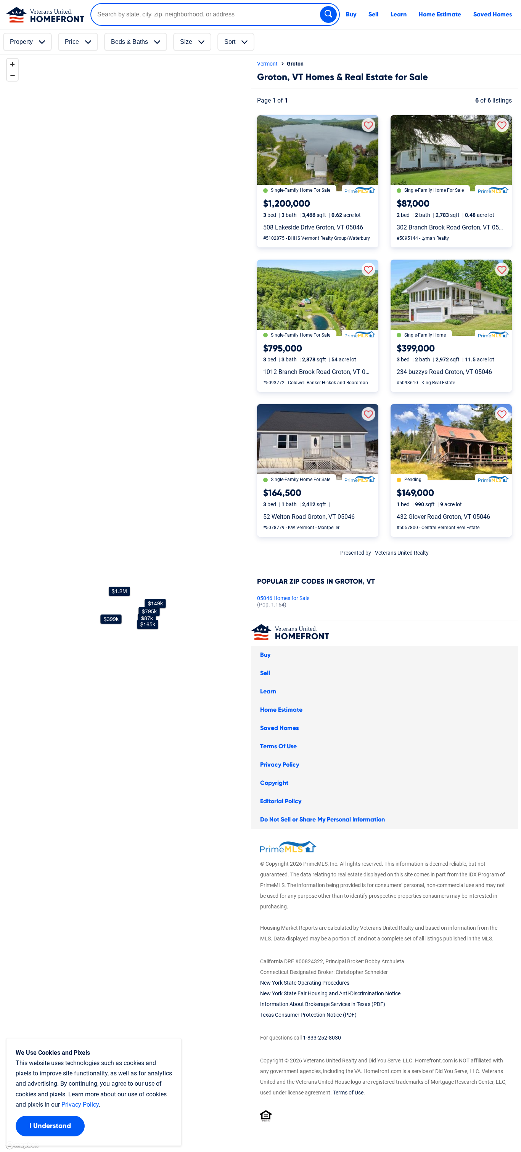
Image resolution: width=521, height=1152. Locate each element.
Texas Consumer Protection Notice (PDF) (308, 1015)
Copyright (274, 783)
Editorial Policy (280, 801)
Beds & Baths (129, 42)
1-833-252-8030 (322, 1038)
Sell (373, 14)
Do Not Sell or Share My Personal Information (322, 820)
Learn (399, 14)
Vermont (267, 64)
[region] (124, 603)
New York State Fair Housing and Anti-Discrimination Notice (330, 993)
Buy (351, 14)
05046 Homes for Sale (283, 601)
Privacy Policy (279, 765)
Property (21, 42)
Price (72, 42)
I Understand (50, 1126)
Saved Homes (492, 14)
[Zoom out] (12, 75)
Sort (229, 42)
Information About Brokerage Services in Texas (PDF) (322, 1004)
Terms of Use (348, 1092)
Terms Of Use (278, 746)
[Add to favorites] (368, 125)
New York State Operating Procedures (304, 983)
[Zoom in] (12, 64)
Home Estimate (440, 14)
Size (186, 42)
